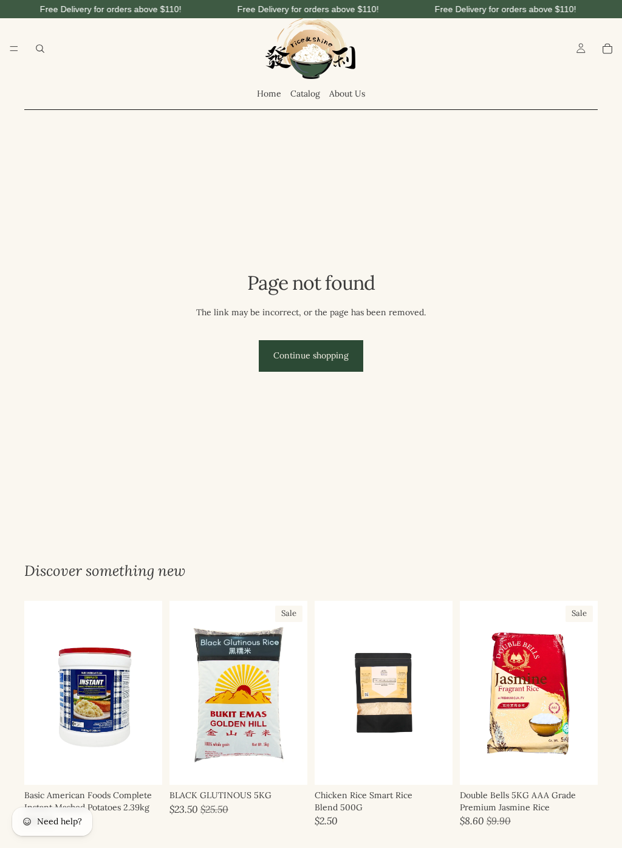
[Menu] (14, 49)
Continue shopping (311, 355)
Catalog (305, 93)
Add (153, 765)
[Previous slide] (182, 693)
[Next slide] (294, 693)
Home (269, 93)
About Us (347, 93)
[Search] (40, 48)
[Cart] (607, 48)
